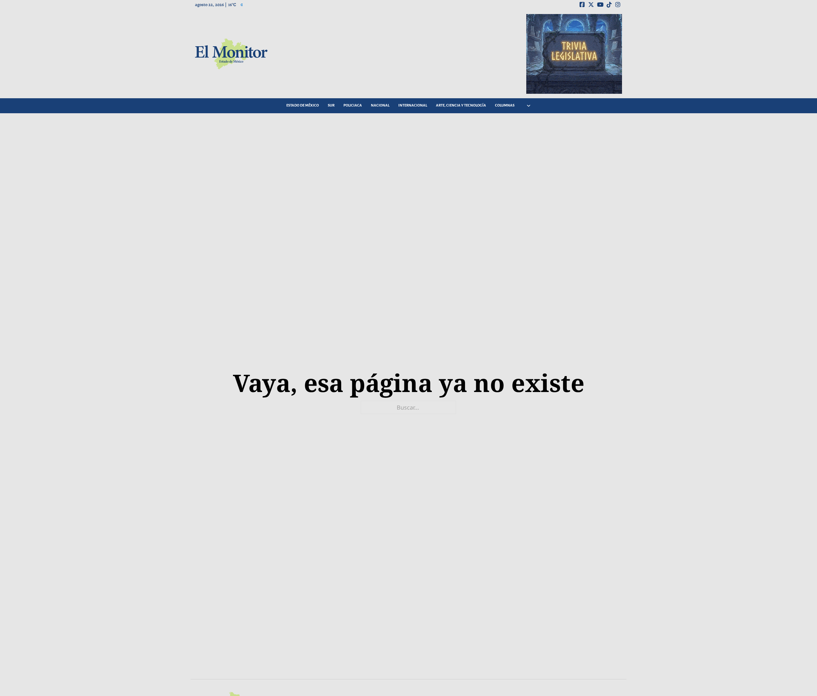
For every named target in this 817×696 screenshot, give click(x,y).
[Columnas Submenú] (528, 105)
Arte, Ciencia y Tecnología (461, 105)
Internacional (412, 105)
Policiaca (352, 105)
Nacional (380, 105)
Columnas (504, 105)
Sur (331, 105)
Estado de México (302, 105)
